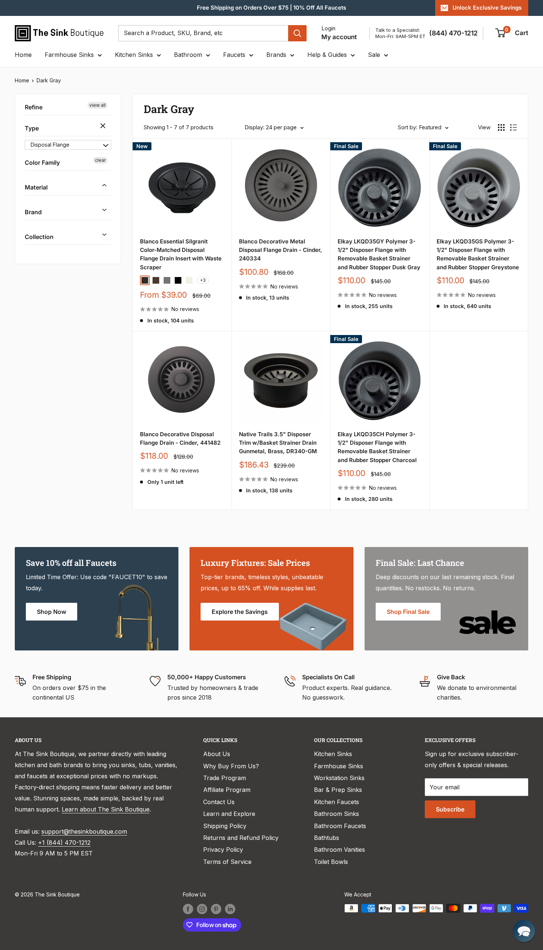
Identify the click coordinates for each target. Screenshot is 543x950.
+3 (203, 280)
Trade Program (224, 778)
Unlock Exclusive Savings (487, 7)
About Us (216, 754)
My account (339, 37)
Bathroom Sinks (336, 813)
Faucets (234, 54)
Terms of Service (227, 861)
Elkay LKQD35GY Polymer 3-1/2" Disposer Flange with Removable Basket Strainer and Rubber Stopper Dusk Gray (379, 254)
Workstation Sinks (339, 778)
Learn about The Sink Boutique (106, 809)
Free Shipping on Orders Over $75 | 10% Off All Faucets (271, 7)
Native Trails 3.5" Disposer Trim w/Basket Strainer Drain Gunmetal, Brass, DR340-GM (278, 443)
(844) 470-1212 (453, 33)
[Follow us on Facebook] (188, 909)
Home (23, 54)
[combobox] (203, 33)
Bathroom (188, 54)
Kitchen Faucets (336, 802)
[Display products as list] (513, 127)
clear (103, 126)
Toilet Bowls (331, 861)
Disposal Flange (50, 144)
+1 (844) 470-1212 (64, 842)
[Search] (297, 33)
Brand (33, 212)
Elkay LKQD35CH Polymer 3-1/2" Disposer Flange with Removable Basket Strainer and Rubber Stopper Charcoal (377, 447)
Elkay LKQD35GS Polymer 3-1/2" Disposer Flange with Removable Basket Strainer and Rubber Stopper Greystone (478, 254)
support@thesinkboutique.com (84, 831)
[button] (524, 931)
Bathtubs (326, 837)
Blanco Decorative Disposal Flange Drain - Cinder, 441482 (180, 438)
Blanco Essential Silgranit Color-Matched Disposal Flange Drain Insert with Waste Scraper (181, 254)
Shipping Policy (224, 826)
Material (36, 187)
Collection (39, 236)
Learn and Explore (229, 813)
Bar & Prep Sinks (338, 789)
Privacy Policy (223, 849)
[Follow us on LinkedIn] (230, 909)
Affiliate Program (226, 789)
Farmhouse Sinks (69, 54)
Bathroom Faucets (340, 826)
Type (32, 128)
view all (97, 105)
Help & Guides (327, 54)
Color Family (42, 162)
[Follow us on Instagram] (202, 909)
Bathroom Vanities (339, 849)
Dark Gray (49, 80)
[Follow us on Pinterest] (216, 909)
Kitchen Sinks (134, 54)
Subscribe (450, 809)
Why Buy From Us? (231, 766)
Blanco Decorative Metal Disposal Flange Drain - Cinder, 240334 (280, 250)
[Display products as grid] (501, 127)
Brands (276, 54)
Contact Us (219, 802)
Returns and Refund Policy (241, 837)
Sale (374, 54)
